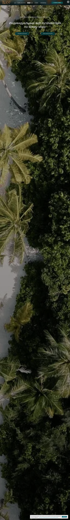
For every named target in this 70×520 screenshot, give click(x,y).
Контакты (43, 2)
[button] (57, 3)
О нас (36, 2)
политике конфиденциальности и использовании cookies (48, 517)
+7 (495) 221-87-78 (20, 2)
